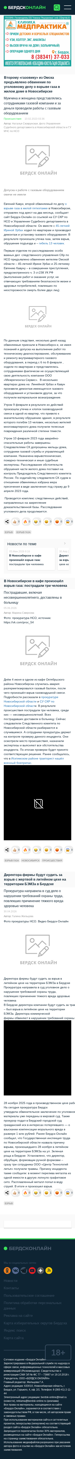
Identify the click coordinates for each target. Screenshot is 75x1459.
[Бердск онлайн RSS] (48, 1270)
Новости (11, 1281)
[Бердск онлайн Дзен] (40, 1270)
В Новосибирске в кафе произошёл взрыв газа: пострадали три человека (26, 560)
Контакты (11, 1288)
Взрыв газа (23, 532)
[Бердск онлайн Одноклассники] (7, 1270)
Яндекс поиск (15, 1330)
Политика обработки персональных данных (33, 1305)
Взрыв (9, 532)
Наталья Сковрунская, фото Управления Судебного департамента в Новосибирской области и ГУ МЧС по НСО (37, 127)
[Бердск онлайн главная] (27, 1248)
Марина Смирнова (23, 612)
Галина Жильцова (22, 916)
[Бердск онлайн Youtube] (32, 1270)
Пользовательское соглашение (29, 1296)
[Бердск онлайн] (24, 7)
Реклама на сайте (18, 1316)
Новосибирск (30, 860)
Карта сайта (14, 1338)
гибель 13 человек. (52, 243)
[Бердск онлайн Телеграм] (23, 1270)
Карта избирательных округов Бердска (35, 1323)
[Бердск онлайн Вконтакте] (15, 1270)
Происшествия (12, 118)
